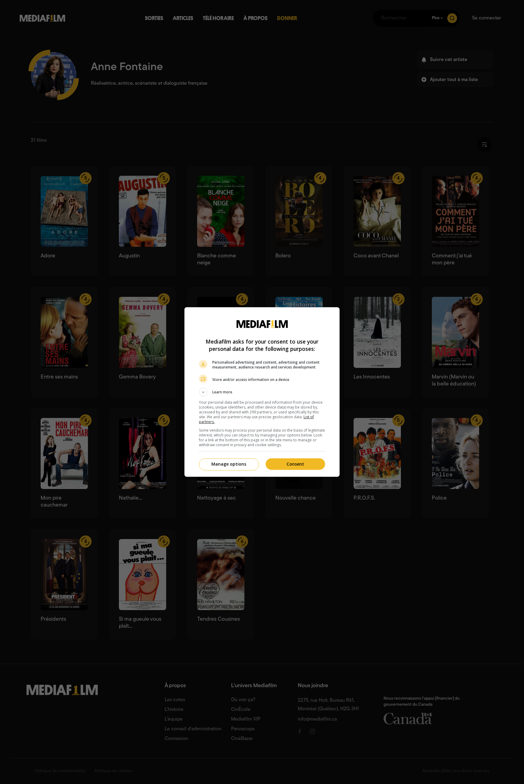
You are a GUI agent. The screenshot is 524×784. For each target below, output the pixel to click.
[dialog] (262, 392)
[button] (262, 392)
